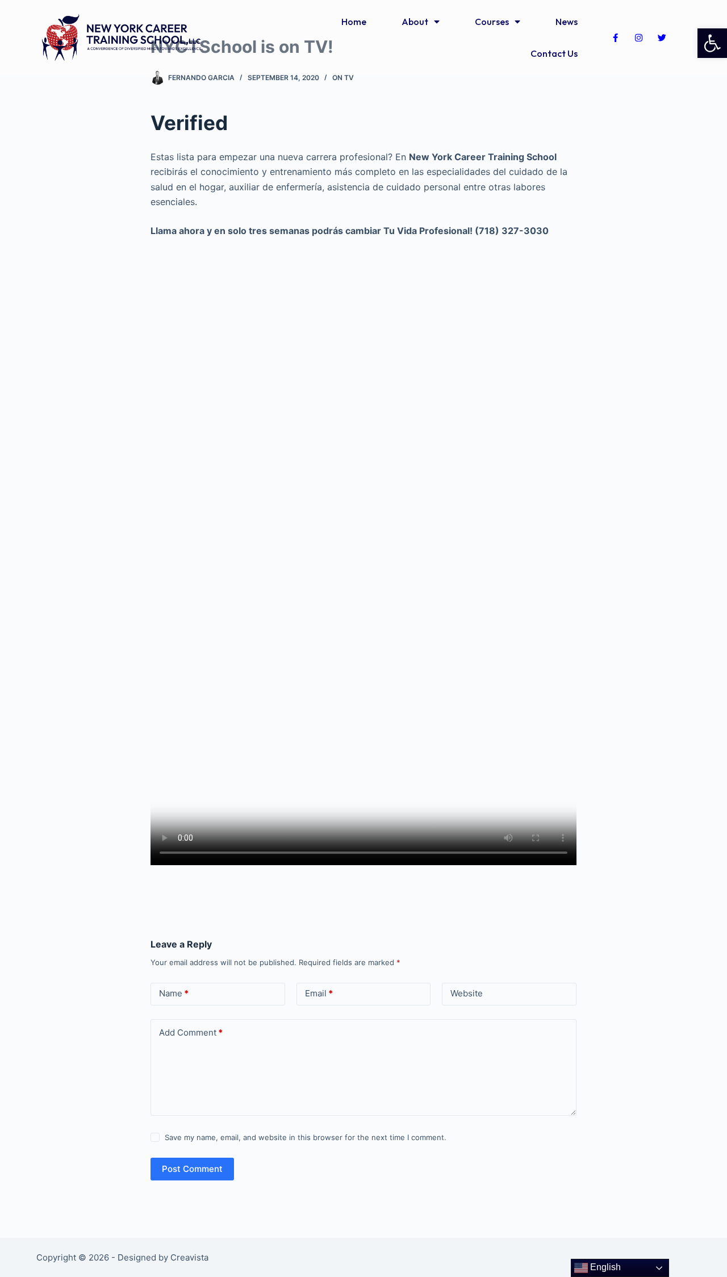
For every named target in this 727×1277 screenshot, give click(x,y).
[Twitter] (661, 37)
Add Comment (191, 1032)
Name (174, 993)
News (566, 21)
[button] (712, 43)
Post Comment (192, 1168)
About (415, 21)
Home (353, 21)
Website (466, 993)
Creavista (189, 1257)
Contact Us (554, 53)
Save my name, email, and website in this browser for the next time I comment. (305, 1137)
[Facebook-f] (615, 37)
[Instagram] (638, 37)
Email (319, 993)
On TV (343, 77)
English (604, 1267)
